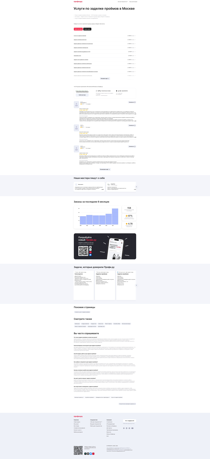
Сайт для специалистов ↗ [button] (96, 422)
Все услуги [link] (76, 424)
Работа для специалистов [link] (96, 426)
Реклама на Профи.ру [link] (111, 426)
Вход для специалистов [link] (95, 424)
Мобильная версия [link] (78, 432)
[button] (132, 102)
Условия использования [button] (79, 428)
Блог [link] (108, 436)
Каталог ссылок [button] (77, 430)
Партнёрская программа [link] (112, 430)
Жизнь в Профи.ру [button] (111, 434)
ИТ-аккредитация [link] (111, 424)
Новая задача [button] (77, 422)
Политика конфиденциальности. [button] (118, 451)
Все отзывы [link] (76, 426)
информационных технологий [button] (113, 448)
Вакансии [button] (109, 432)
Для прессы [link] (109, 428)
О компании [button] (109, 422)
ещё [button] (103, 189)
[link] (78, 29)
